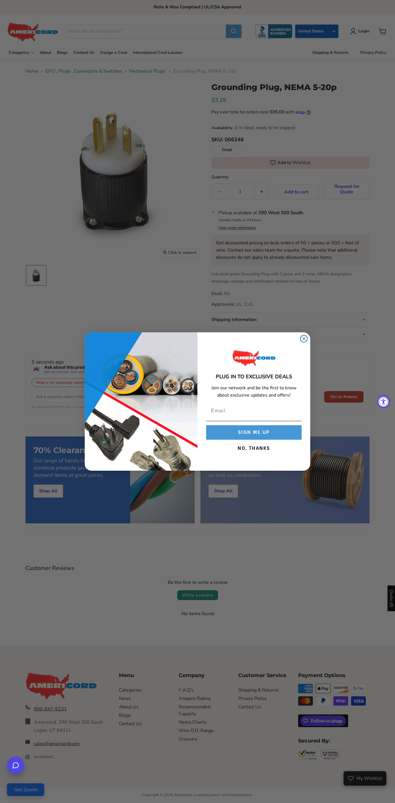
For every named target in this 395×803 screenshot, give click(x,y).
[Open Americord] (15, 765)
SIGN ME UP (254, 432)
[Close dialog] (303, 338)
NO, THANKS (254, 448)
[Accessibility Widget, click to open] (383, 401)
